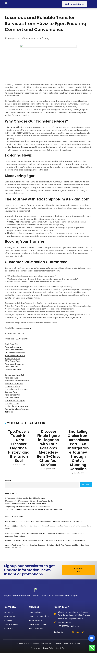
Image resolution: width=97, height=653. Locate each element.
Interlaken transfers (14, 383)
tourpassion (13, 38)
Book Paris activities (14, 349)
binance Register (12, 545)
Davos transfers (12, 386)
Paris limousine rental (15, 355)
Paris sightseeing (13, 347)
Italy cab (9, 411)
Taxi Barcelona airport (15, 400)
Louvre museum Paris (15, 352)
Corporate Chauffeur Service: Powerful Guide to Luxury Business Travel (33, 509)
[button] (25, 4)
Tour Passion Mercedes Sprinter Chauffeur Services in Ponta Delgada (54, 521)
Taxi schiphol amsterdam (17, 409)
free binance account (14, 521)
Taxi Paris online (12, 397)
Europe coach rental (14, 375)
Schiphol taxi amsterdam (16, 406)
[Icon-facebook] (68, 632)
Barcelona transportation (17, 380)
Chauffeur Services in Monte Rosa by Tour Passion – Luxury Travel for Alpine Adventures (50, 540)
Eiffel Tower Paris (12, 361)
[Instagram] (73, 632)
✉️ (91, 638)
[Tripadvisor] (78, 632)
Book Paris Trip (11, 344)
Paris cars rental (12, 394)
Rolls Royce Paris (12, 358)
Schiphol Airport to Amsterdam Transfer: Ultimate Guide (27, 506)
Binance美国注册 (11, 526)
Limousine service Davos (16, 389)
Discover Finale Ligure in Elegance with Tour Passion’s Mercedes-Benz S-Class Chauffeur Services (48, 448)
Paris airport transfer (14, 364)
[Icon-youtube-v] (87, 632)
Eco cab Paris (11, 392)
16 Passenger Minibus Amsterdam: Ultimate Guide (25, 498)
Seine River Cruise (13, 369)
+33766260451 (21, 338)
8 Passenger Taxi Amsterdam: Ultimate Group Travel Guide (29, 501)
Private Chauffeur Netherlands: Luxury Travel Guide (25, 504)
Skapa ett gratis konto (14, 533)
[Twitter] (82, 632)
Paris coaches (11, 377)
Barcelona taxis (12, 403)
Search (8, 481)
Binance (8, 540)
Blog (47, 38)
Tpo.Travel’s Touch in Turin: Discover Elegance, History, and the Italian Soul (19, 446)
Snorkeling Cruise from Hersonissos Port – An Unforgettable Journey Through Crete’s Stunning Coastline (78, 450)
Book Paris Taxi (11, 366)
